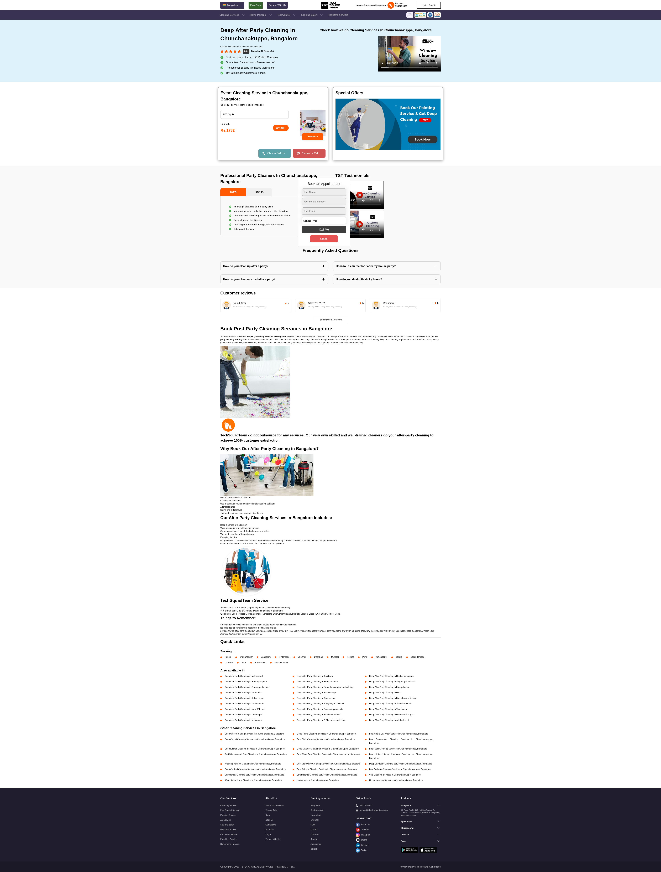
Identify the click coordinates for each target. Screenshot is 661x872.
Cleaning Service (228, 805)
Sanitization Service (229, 844)
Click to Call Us (276, 153)
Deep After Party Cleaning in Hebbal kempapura (391, 676)
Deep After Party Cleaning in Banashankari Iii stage (393, 698)
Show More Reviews (330, 319)
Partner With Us (277, 5)
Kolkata (350, 657)
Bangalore (266, 657)
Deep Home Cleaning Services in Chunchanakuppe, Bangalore (326, 734)
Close (324, 239)
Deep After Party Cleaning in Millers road (244, 676)
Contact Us (270, 825)
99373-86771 (366, 805)
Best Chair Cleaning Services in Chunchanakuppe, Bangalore (326, 739)
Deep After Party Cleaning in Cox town (315, 676)
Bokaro (399, 657)
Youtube (365, 829)
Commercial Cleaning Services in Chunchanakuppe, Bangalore (254, 775)
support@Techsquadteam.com (374, 810)
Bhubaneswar (246, 657)
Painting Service (228, 815)
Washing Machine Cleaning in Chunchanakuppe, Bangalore (253, 764)
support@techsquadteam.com (371, 5)
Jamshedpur (381, 657)
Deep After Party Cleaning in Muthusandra (244, 703)
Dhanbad (318, 657)
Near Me (269, 820)
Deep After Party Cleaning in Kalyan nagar (244, 698)
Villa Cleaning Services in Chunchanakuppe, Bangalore (395, 775)
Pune (364, 657)
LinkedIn (365, 845)
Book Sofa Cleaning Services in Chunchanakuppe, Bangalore (398, 749)
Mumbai (335, 657)
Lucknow (229, 662)
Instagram (365, 835)
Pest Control (284, 14)
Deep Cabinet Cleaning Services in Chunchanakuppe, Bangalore (255, 769)
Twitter (364, 850)
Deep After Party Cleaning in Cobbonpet (243, 714)
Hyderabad (284, 657)
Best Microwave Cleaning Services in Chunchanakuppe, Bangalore (328, 764)
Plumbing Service (228, 839)
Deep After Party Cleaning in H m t (385, 692)
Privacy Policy (272, 810)
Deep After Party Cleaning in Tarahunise (243, 692)
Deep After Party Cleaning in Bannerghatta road (247, 687)
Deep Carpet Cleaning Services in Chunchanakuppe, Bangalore (255, 739)
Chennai (302, 657)
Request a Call (310, 153)
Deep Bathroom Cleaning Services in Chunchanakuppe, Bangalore (400, 764)
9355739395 (401, 6)
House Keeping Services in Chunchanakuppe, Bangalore (396, 780)
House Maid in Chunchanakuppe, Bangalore (318, 780)
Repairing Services (338, 14)
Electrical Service (228, 829)
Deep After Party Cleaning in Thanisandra (388, 709)
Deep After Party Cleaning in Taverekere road (390, 703)
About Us (269, 829)
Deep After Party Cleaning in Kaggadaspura (389, 687)
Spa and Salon (309, 14)
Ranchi (228, 657)
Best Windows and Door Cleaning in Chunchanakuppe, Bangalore (256, 754)
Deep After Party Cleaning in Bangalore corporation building (325, 687)
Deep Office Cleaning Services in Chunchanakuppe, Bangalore (254, 734)
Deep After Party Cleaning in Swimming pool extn (320, 709)
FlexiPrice (255, 5)
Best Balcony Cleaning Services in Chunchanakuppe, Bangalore (327, 769)
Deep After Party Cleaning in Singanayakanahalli (392, 681)
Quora (364, 840)
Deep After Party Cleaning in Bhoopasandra (317, 681)
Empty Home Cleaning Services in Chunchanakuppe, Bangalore (327, 775)
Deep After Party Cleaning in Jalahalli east (389, 720)
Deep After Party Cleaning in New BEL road (245, 709)
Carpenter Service (228, 834)
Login (268, 834)
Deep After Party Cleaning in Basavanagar (317, 692)
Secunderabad (417, 657)
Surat (243, 662)
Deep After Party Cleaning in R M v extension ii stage (321, 720)
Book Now (313, 136)
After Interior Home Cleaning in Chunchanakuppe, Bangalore (253, 780)
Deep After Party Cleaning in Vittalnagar (243, 720)
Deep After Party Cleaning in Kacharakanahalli (318, 714)
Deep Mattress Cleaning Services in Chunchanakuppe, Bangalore (328, 749)
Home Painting (258, 14)
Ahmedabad (260, 662)
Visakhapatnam (281, 662)
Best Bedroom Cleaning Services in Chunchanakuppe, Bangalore (400, 769)
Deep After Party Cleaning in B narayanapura (246, 681)
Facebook (365, 824)
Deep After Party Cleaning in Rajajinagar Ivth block (320, 703)
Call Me (324, 229)
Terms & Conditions (274, 805)
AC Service (225, 820)
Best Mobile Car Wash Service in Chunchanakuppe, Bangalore (398, 734)
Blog (267, 815)
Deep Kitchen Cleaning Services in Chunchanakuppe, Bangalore (255, 749)
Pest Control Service (229, 810)
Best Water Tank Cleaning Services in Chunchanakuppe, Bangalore (328, 754)
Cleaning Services (229, 14)
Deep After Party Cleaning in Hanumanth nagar (391, 714)
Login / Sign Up (428, 5)
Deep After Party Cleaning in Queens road (316, 698)
